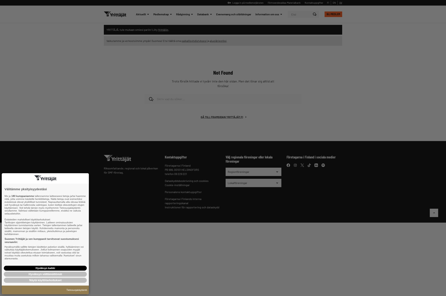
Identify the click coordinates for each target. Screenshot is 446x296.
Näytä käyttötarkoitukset (45, 280)
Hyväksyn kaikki (45, 268)
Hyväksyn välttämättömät (45, 274)
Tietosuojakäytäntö (76, 290)
